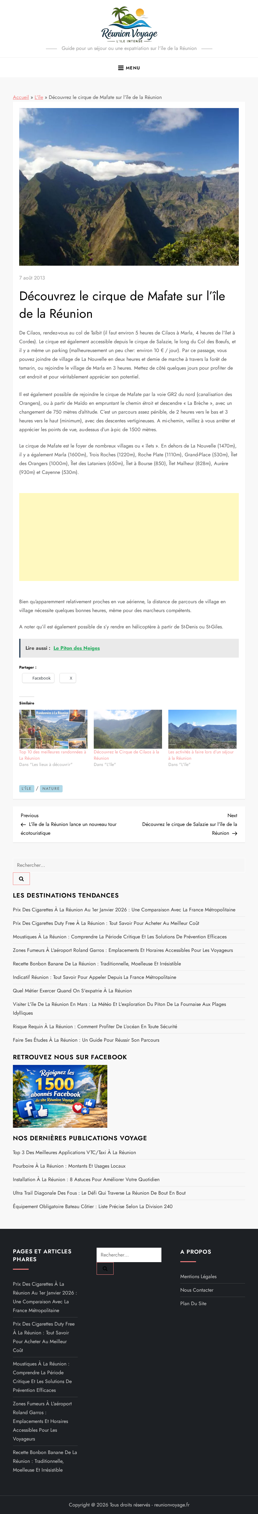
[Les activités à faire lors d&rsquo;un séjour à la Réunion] (202, 729)
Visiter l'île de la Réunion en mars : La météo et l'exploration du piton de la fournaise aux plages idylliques (119, 1009)
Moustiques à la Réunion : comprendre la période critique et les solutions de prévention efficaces (120, 936)
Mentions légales (198, 1276)
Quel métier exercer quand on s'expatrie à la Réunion (72, 990)
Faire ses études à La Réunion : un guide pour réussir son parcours (86, 1040)
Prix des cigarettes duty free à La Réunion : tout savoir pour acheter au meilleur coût (106, 923)
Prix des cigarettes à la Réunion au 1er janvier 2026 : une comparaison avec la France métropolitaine (124, 909)
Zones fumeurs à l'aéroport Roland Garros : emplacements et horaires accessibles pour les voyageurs (123, 950)
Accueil (21, 97)
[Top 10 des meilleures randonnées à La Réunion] (53, 729)
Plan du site (193, 1303)
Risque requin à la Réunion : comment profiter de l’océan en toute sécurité (95, 1026)
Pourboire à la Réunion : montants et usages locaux (69, 1165)
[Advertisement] (129, 537)
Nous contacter (196, 1290)
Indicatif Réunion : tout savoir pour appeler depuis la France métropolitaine (94, 977)
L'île (39, 97)
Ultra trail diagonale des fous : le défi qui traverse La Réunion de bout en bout (99, 1193)
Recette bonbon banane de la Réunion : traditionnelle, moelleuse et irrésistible (97, 963)
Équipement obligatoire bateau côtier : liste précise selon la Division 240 (93, 1206)
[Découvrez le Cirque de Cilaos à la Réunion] (128, 729)
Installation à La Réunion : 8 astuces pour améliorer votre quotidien (86, 1179)
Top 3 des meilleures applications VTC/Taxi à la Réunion (74, 1152)
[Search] (21, 878)
